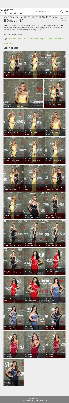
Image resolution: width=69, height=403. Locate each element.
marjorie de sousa (46, 39)
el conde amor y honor (24, 39)
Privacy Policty (42, 400)
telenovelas (12, 39)
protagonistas (8, 43)
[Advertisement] (34, 4)
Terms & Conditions (29, 400)
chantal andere (58, 39)
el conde (36, 39)
